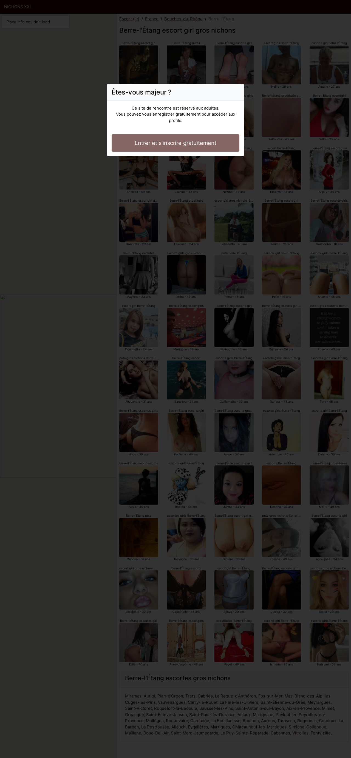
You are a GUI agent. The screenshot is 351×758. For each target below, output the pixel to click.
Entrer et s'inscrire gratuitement (175, 143)
